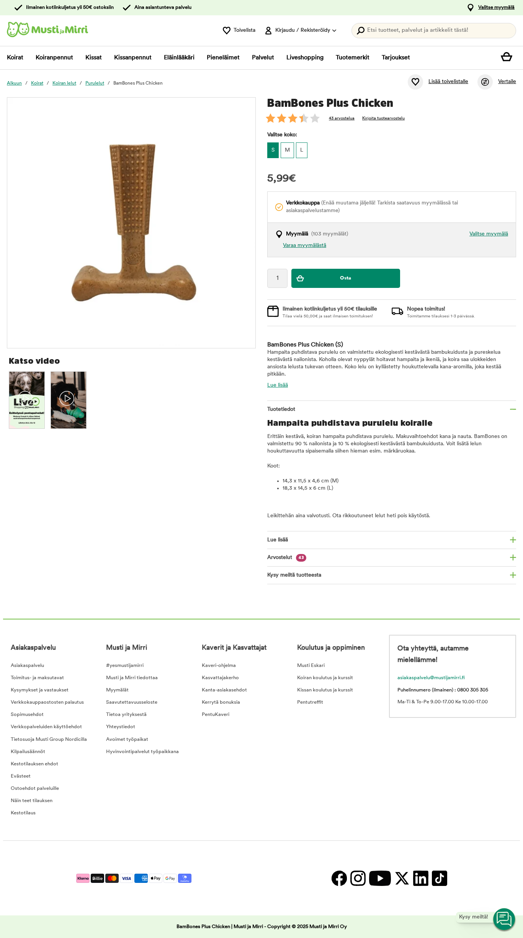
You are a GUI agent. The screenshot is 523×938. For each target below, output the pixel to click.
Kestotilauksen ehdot (34, 764)
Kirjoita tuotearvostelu (383, 118)
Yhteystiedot (120, 726)
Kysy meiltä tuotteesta (294, 575)
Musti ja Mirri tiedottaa (132, 677)
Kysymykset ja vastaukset (40, 690)
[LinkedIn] (420, 878)
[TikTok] (438, 878)
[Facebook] (339, 878)
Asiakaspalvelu (27, 665)
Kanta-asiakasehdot (224, 690)
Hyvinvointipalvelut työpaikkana (142, 751)
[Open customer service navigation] (504, 919)
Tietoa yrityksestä (126, 714)
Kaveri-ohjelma (219, 665)
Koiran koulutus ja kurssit (325, 677)
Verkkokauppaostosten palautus (47, 702)
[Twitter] (401, 878)
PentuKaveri (215, 714)
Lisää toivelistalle (448, 82)
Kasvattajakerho (220, 677)
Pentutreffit (310, 702)
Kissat (93, 58)
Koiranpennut (54, 58)
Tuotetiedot (281, 409)
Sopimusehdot (27, 714)
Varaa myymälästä (304, 245)
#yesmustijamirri (125, 665)
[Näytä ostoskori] (508, 58)
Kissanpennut (133, 58)
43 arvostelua (342, 118)
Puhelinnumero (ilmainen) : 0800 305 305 (442, 690)
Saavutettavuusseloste (131, 702)
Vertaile (507, 82)
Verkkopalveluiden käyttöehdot (46, 726)
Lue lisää (277, 385)
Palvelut (263, 58)
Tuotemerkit (352, 58)
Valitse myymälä (496, 7)
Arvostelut (285, 558)
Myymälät (117, 690)
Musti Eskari (311, 665)
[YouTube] (379, 878)
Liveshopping (305, 58)
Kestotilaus (23, 813)
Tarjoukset (396, 58)
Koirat (15, 58)
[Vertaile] (485, 82)
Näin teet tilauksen (31, 800)
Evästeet (21, 776)
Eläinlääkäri (179, 58)
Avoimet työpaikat (127, 739)
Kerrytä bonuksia (221, 702)
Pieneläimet (223, 58)
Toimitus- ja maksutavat (37, 677)
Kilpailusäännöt (28, 751)
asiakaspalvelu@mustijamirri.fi (431, 677)
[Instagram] (357, 878)
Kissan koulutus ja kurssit (325, 690)
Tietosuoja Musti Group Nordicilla (49, 739)
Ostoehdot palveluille (35, 788)
